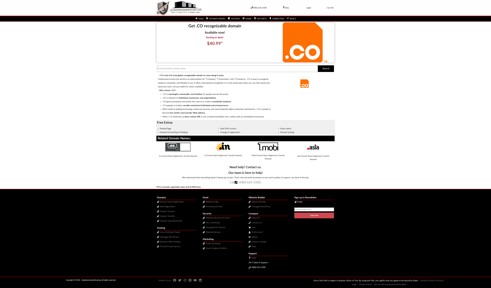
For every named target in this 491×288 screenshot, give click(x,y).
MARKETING (278, 19)
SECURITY (262, 19)
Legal (354, 284)
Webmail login (212, 202)
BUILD (293, 19)
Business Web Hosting (170, 242)
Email (299, 202)
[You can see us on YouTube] (194, 282)
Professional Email (214, 207)
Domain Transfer (167, 211)
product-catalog (259, 242)
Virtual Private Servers (170, 246)
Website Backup (213, 232)
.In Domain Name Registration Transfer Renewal (223, 155)
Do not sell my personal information (390, 284)
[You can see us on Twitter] (178, 282)
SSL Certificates (213, 223)
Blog (254, 246)
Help (254, 258)
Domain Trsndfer (167, 216)
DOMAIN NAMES (217, 19)
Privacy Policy (365, 284)
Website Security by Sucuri (218, 218)
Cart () (330, 8)
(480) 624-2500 (250, 182)
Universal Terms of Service (431, 281)
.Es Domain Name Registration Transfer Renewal (178, 156)
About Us (256, 218)
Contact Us (257, 223)
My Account (257, 232)
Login (308, 8)
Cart (254, 227)
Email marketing (213, 243)
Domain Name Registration (172, 202)
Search (326, 68)
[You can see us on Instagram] (183, 282)
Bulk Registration (167, 207)
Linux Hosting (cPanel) (170, 232)
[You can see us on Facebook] (173, 282)
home (200, 19)
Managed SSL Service (215, 227)
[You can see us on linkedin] (199, 282)
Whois (255, 237)
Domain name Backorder (171, 221)
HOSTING (235, 19)
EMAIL (249, 19)
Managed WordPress (169, 237)
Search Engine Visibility (216, 248)
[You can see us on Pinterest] (189, 282)
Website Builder (259, 202)
